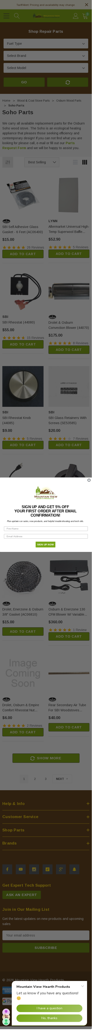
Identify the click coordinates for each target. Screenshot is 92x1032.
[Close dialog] (89, 479)
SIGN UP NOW (45, 544)
